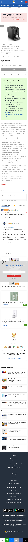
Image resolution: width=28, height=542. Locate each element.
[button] (14, 265)
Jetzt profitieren (14, 275)
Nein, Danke (14, 278)
